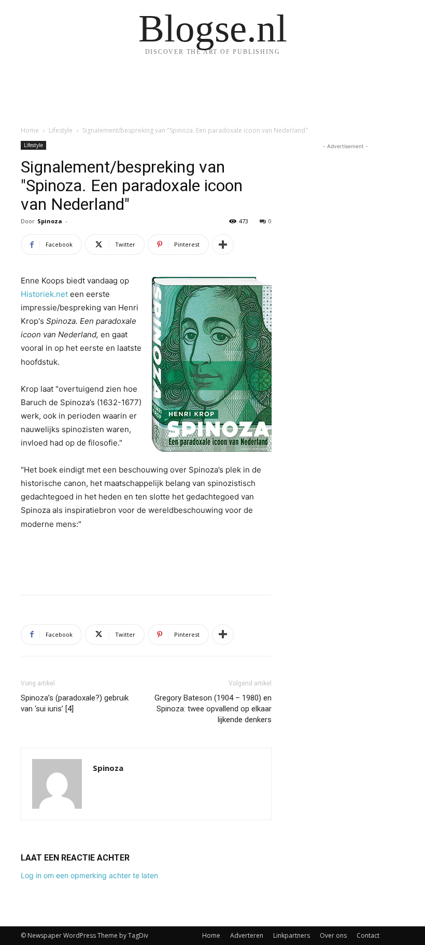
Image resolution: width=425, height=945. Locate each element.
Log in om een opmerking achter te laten (89, 875)
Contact (368, 935)
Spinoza (49, 221)
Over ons (333, 935)
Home (30, 130)
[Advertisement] (146, 560)
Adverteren (246, 935)
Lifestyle (61, 130)
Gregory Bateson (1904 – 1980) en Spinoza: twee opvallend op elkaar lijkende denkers (213, 708)
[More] (223, 244)
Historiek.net (44, 294)
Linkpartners (291, 935)
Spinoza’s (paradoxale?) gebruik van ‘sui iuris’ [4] (75, 703)
